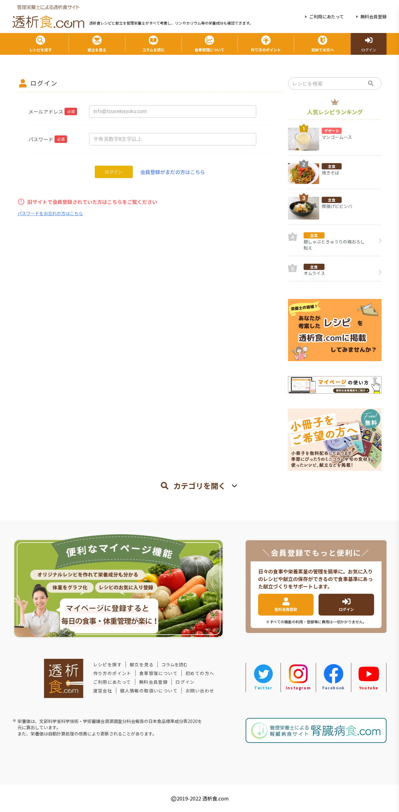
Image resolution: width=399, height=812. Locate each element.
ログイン (114, 171)
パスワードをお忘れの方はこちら (50, 213)
